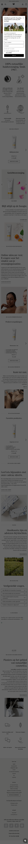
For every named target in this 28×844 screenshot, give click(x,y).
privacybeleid (9, 52)
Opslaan (14, 55)
